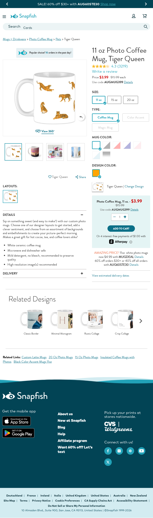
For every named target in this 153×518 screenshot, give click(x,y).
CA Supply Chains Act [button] (98, 500)
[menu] (80, 177)
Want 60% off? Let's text (75, 449)
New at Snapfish (72, 420)
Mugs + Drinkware (14, 39)
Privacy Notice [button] (41, 500)
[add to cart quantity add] (125, 217)
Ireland (45, 495)
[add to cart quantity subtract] (114, 217)
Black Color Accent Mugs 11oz (33, 361)
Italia (58, 495)
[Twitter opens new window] (109, 460)
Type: (96, 110)
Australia (119, 495)
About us (65, 414)
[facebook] (109, 449)
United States (100, 495)
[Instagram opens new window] (121, 449)
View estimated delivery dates (110, 275)
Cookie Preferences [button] (67, 500)
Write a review (104, 71)
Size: (95, 92)
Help (61, 434)
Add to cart (121, 229)
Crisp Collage (122, 334)
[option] (13, 153)
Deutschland (14, 495)
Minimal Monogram (61, 334)
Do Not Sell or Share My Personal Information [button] (76, 506)
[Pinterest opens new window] (132, 449)
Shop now (110, 4)
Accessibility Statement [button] (132, 500)
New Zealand (138, 495)
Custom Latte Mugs (34, 357)
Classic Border (31, 334)
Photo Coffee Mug (40, 39)
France (31, 495)
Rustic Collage (91, 334)
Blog (61, 427)
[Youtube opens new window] (143, 449)
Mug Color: (102, 137)
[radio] (96, 173)
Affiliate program (72, 440)
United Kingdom (76, 495)
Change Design (134, 186)
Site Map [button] (9, 500)
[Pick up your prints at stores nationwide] (110, 424)
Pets (58, 39)
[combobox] (76, 26)
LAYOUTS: (10, 186)
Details (128, 82)
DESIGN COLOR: (104, 165)
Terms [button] (23, 500)
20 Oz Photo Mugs (61, 357)
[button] (4, 16)
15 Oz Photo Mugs (86, 357)
